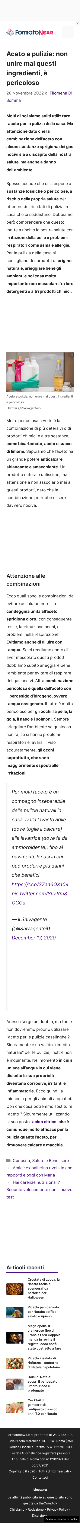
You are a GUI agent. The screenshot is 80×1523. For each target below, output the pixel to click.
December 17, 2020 (34, 938)
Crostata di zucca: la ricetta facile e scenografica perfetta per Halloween (44, 1288)
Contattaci (40, 1477)
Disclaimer (40, 1515)
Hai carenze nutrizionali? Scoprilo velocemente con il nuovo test (39, 1189)
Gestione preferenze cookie (61, 1519)
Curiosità (21, 1160)
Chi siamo (17, 1509)
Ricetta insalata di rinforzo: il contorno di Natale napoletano (44, 1362)
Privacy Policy (57, 1509)
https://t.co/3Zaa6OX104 (40, 884)
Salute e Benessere (50, 1160)
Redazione (36, 1509)
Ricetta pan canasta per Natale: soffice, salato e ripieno (43, 1311)
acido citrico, (45, 1121)
